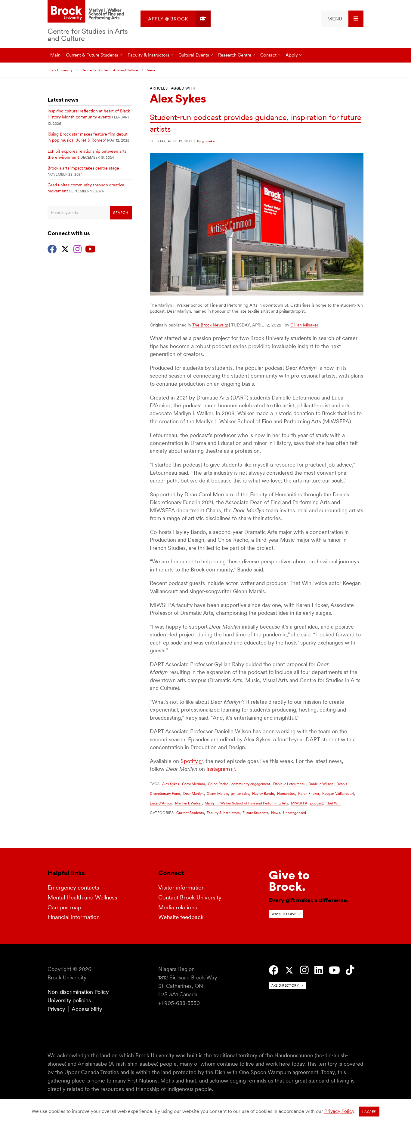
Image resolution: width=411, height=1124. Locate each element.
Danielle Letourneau (289, 784)
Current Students (190, 812)
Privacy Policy (339, 1111)
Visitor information (181, 887)
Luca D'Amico (161, 803)
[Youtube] (90, 248)
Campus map (64, 907)
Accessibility (87, 1009)
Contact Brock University (189, 897)
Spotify (189, 761)
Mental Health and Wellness (82, 897)
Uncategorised (294, 812)
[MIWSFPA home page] (87, 11)
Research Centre (234, 55)
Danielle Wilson (320, 784)
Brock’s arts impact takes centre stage (83, 168)
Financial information (74, 917)
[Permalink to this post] (256, 294)
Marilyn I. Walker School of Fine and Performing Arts (246, 803)
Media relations (177, 907)
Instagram (218, 769)
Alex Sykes (170, 784)
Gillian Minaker (304, 325)
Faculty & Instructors (223, 812)
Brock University (60, 70)
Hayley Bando (263, 793)
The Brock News (208, 325)
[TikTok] (350, 970)
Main (55, 55)
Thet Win (333, 803)
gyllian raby (240, 793)
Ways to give (283, 914)
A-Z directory (285, 985)
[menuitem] (176, 19)
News (151, 70)
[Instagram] (77, 248)
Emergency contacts (73, 887)
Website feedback (181, 917)
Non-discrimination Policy (78, 992)
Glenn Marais (217, 793)
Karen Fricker (308, 793)
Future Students (255, 812)
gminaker (209, 141)
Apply (292, 55)
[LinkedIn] (318, 970)
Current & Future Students (92, 55)
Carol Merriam (193, 784)
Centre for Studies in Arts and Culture (88, 35)
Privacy (56, 1009)
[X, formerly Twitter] (65, 248)
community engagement (250, 784)
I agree (369, 1112)
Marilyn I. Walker (188, 803)
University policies (69, 1000)
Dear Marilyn (193, 793)
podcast (316, 803)
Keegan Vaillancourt (338, 793)
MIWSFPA (299, 803)
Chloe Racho (218, 784)
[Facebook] (52, 248)
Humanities (286, 793)
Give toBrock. (289, 881)
